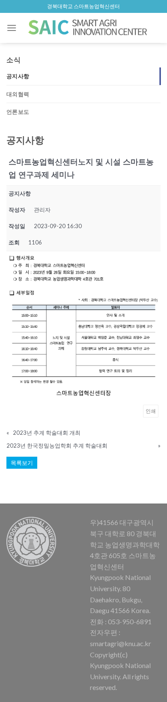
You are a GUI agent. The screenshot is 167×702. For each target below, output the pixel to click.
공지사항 (17, 76)
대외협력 (17, 94)
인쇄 (151, 411)
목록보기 (22, 462)
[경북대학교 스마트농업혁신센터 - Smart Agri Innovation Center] (88, 28)
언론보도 (17, 111)
